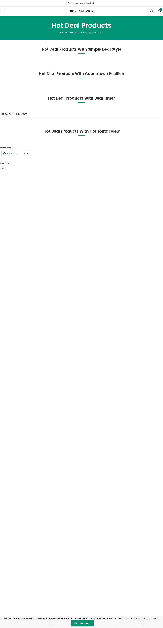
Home (63, 32)
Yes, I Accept (82, 623)
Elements (75, 32)
